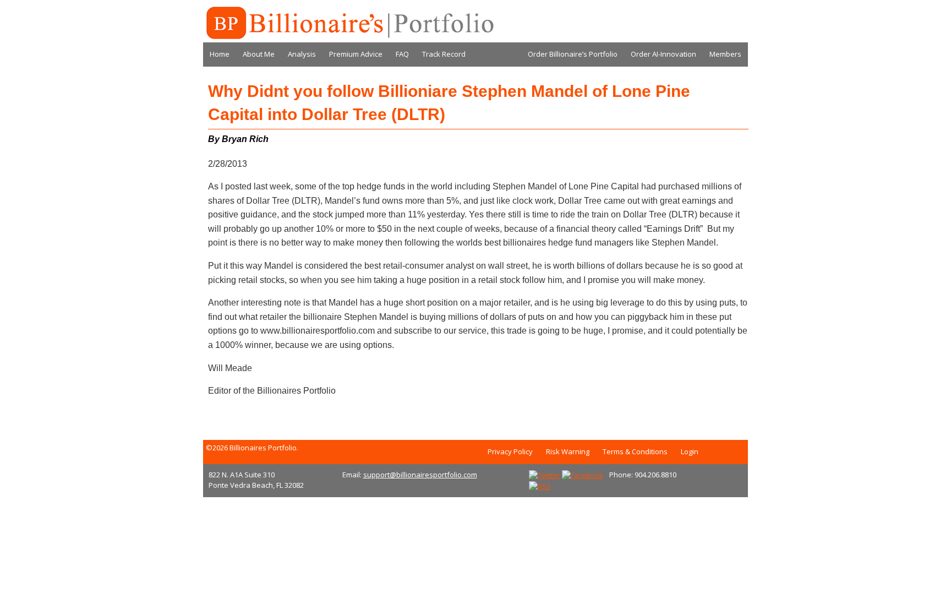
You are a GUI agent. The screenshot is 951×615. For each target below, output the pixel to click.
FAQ (402, 54)
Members (725, 54)
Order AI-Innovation (663, 54)
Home (219, 54)
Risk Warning (567, 451)
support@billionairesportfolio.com (420, 475)
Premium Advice (355, 54)
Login (689, 451)
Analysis (302, 54)
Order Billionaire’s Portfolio (572, 54)
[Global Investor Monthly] (349, 23)
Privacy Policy (510, 451)
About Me (259, 54)
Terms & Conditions (635, 451)
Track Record (444, 54)
